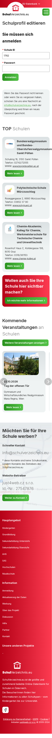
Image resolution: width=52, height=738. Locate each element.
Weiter (48, 381)
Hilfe (4, 623)
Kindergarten (8, 528)
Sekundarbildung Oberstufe (15, 547)
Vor (3, 381)
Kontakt (6, 636)
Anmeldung (7, 590)
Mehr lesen (13, 173)
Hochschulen (8, 567)
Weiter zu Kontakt (15, 497)
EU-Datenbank (29, 4)
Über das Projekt (10, 610)
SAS (4, 560)
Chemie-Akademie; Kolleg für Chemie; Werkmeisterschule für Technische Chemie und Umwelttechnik (32, 234)
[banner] (15, 9)
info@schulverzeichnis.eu (17, 105)
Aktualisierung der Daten (14, 597)
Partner (6, 630)
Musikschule (8, 573)
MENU (46, 12)
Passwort (9, 62)
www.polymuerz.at (22, 205)
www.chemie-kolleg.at (24, 258)
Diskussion (7, 616)
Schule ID (9, 49)
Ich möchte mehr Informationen (25, 300)
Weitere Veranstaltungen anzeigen (25, 342)
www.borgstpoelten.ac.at (26, 166)
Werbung (6, 603)
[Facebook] (5, 710)
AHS (4, 554)
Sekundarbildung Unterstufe (16, 541)
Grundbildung (8, 534)
